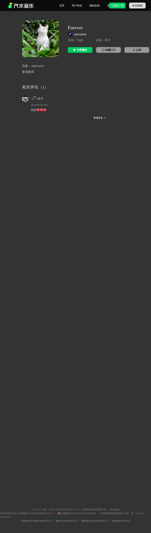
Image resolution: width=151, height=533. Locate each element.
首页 (61, 5)
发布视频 (137, 5)
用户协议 (77, 5)
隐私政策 (94, 5)
